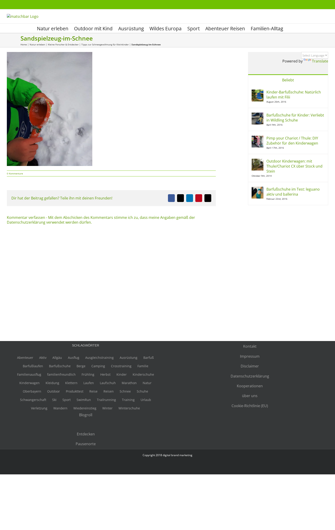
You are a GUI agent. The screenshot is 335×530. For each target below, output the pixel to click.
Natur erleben (37, 44)
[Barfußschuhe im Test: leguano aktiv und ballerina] (257, 189)
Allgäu (57, 357)
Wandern (60, 408)
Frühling (88, 374)
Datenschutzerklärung (250, 376)
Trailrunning (106, 400)
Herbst (105, 374)
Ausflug (73, 357)
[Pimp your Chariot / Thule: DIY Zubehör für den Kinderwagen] (257, 138)
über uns (250, 395)
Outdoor (53, 391)
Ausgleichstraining (99, 357)
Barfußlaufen (33, 366)
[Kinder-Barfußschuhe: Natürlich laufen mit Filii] (257, 92)
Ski (54, 400)
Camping (98, 366)
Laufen (88, 383)
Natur (147, 383)
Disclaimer (250, 366)
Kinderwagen (29, 383)
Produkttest (74, 391)
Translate (320, 61)
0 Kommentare (15, 173)
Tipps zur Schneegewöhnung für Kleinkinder (105, 44)
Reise (93, 391)
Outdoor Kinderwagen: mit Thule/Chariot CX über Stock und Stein (294, 166)
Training (128, 400)
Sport (66, 400)
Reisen (108, 391)
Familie (142, 366)
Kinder (121, 374)
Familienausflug (29, 374)
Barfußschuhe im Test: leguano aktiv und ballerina (293, 192)
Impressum (250, 356)
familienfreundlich (61, 374)
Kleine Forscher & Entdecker (63, 44)
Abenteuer (25, 357)
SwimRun (84, 400)
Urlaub (146, 400)
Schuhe (142, 391)
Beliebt (288, 80)
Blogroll (85, 414)
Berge (81, 366)
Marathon (129, 383)
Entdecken (86, 434)
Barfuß (148, 357)
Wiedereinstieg (84, 408)
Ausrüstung (128, 357)
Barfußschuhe (60, 366)
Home (24, 44)
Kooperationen (250, 385)
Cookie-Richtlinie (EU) (250, 405)
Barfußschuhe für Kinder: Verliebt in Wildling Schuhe (295, 118)
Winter (107, 408)
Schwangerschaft (33, 400)
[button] (290, 28)
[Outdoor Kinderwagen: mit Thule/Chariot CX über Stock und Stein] (257, 161)
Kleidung (52, 383)
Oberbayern (32, 391)
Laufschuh (108, 383)
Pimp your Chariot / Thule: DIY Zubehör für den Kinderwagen (292, 141)
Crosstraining (121, 366)
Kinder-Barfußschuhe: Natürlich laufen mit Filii (293, 95)
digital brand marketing (177, 455)
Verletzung (39, 408)
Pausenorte (86, 443)
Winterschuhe (129, 408)
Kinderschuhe (143, 374)
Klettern (71, 383)
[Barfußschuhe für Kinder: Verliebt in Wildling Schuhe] (257, 115)
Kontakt (250, 346)
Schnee (125, 391)
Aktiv (42, 357)
